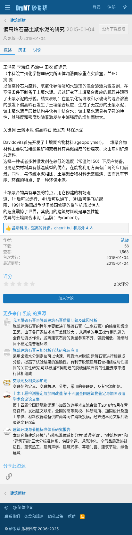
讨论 (37, 49)
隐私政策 (55, 516)
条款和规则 (34, 516)
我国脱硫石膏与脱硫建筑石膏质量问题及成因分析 (55, 320)
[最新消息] (125, 7)
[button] (6, 507)
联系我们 (12, 516)
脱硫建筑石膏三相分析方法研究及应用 (45, 350)
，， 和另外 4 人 (52, 228)
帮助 (72, 516)
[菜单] (7, 7)
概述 (8, 49)
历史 (22, 49)
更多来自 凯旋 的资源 (24, 313)
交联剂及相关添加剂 (30, 380)
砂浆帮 (15, 528)
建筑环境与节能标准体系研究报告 (41, 429)
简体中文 (25, 507)
